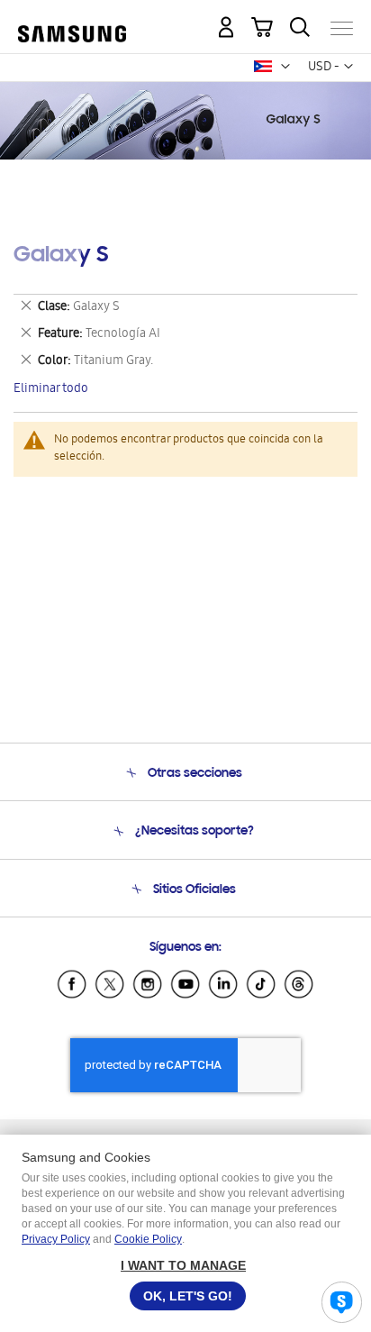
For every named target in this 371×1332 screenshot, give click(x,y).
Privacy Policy (56, 1239)
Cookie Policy (148, 1239)
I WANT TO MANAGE (183, 1265)
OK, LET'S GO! (187, 1296)
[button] (285, 67)
